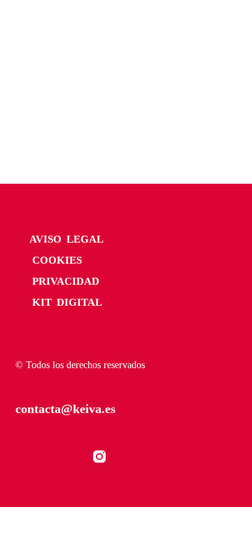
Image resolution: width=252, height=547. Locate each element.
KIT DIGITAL (67, 302)
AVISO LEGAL (66, 239)
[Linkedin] (179, 456)
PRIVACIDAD (65, 281)
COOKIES (57, 260)
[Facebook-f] (72, 456)
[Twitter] (126, 456)
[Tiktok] (152, 456)
